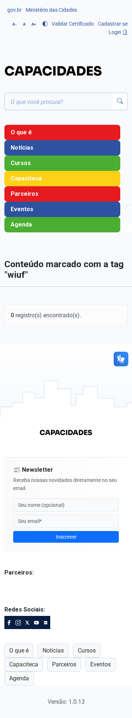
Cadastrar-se (113, 24)
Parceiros (24, 193)
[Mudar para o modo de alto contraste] (45, 24)
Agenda (21, 224)
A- (14, 24)
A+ (34, 24)
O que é (21, 132)
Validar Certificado (73, 24)
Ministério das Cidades (51, 10)
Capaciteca (26, 178)
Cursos (21, 163)
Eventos (22, 209)
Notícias (22, 147)
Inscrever (66, 537)
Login (115, 32)
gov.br (14, 10)
